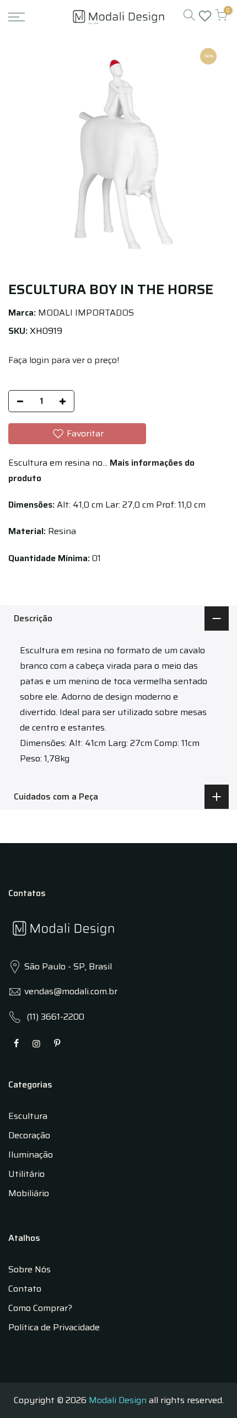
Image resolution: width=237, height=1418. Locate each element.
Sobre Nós (29, 1269)
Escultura (27, 1116)
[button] (77, 433)
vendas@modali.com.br (70, 991)
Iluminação (30, 1154)
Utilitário (26, 1174)
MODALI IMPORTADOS (86, 312)
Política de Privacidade (54, 1327)
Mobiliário (28, 1193)
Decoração (29, 1135)
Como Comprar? (40, 1308)
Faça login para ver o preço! (63, 360)
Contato (24, 1289)
